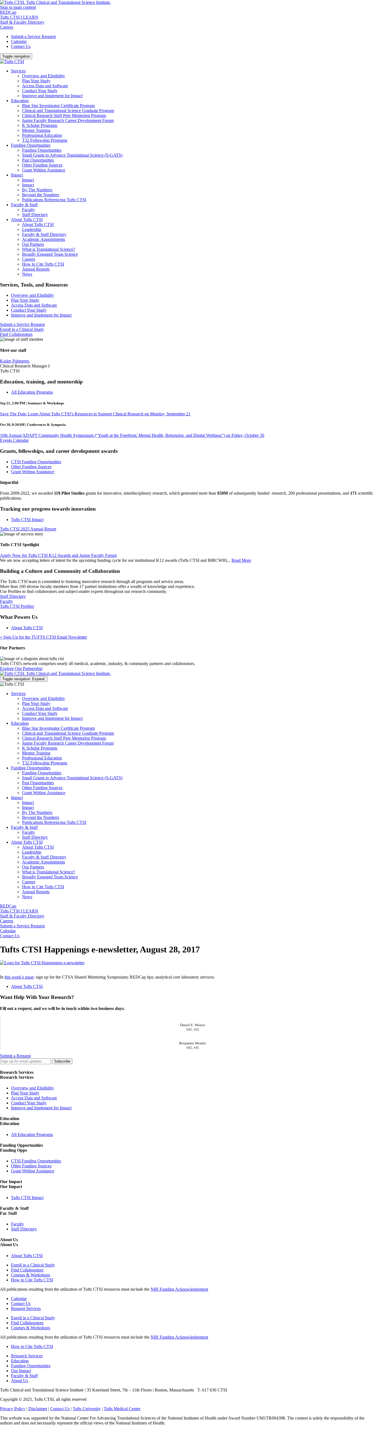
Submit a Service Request (33, 36)
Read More (241, 560)
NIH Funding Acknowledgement (179, 1289)
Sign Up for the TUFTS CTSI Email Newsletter (43, 637)
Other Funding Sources (42, 165)
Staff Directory (35, 214)
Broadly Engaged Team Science (50, 254)
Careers (6, 27)
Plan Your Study (36, 80)
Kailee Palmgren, (15, 361)
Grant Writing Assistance (43, 170)
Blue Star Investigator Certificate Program (58, 105)
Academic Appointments (43, 239)
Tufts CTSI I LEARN (19, 17)
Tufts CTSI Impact (27, 519)
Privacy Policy (12, 1408)
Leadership (31, 229)
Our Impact (21, 1370)
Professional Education (42, 135)
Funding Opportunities (30, 145)
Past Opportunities (38, 160)
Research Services (27, 1355)
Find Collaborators (16, 334)
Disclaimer (37, 1408)
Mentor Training (36, 130)
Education (20, 100)
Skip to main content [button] (18, 7)
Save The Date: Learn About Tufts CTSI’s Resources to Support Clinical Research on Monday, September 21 (95, 414)
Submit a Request (15, 1055)
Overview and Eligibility (43, 75)
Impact (17, 175)
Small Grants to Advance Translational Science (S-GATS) (72, 155)
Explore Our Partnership (21, 668)
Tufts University (87, 1408)
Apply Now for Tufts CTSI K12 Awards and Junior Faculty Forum (58, 555)
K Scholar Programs (39, 125)
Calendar (19, 41)
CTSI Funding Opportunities (36, 461)
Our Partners (33, 244)
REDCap (8, 12)
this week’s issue (19, 977)
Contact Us (21, 46)
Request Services (26, 1308)
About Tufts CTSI (27, 219)
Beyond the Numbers (40, 194)
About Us (19, 1380)
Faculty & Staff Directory (44, 234)
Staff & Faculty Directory (22, 22)
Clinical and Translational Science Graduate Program (68, 110)
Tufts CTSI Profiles (17, 606)
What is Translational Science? (48, 249)
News (27, 274)
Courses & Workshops (30, 1275)
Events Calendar (14, 440)
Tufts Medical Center (122, 1408)
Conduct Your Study (40, 90)
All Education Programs (32, 392)
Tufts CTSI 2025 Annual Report (28, 529)
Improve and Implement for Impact (52, 95)
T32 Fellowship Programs (44, 140)
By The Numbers (37, 189)
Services (18, 71)
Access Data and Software (45, 85)
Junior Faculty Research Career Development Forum (68, 120)
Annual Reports (36, 269)
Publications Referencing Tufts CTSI (54, 199)
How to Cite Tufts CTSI (43, 264)
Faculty (28, 209)
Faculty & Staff (24, 204)
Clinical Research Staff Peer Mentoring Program (64, 115)
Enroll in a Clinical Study (22, 329)
